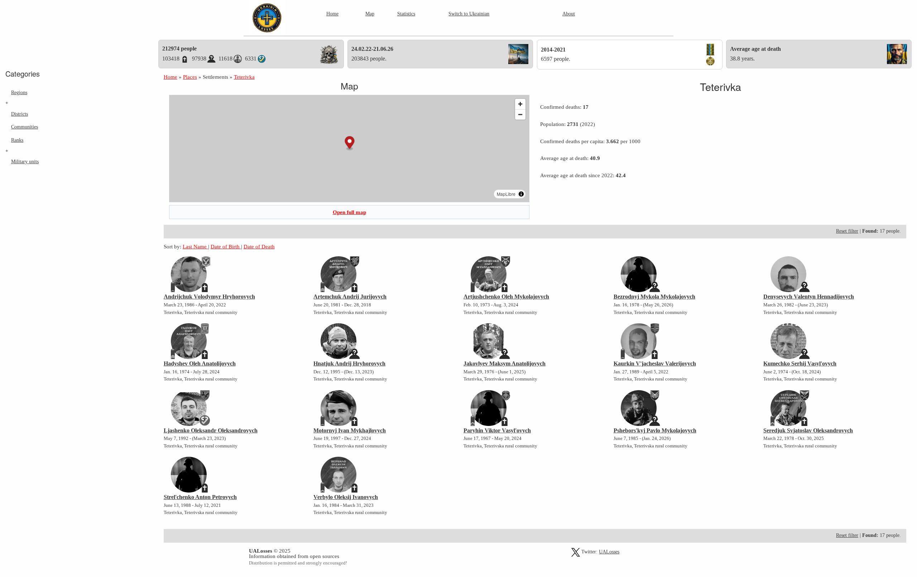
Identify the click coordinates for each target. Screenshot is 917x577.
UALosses (609, 551)
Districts (19, 114)
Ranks (17, 140)
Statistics (406, 13)
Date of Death (259, 246)
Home (332, 13)
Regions (19, 92)
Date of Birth (226, 246)
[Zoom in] (520, 104)
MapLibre (506, 194)
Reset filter (847, 231)
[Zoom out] (520, 114)
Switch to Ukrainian (468, 13)
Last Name (195, 246)
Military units (25, 161)
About (568, 13)
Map (369, 13)
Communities (24, 127)
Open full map (349, 212)
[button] (349, 143)
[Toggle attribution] (521, 194)
